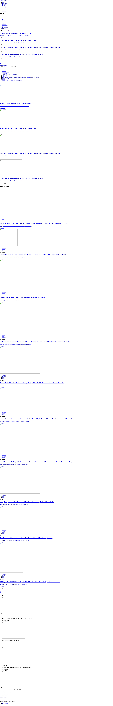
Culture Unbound (3, 0)
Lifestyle (4, 4)
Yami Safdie (4, 75)
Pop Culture (4, 3)
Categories (4, 11)
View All (8, 30)
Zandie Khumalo (5, 72)
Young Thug (4, 73)
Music (3, 2)
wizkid (3, 79)
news (3, 219)
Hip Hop (4, 5)
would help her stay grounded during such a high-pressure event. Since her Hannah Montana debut (20, 77)
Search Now (14, 66)
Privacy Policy (5, 9)
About (3, 8)
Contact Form (4, 7)
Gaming (3, 531)
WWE (3, 76)
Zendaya (4, 71)
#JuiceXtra (4, 216)
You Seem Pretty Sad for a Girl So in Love (10, 74)
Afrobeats (4, 6)
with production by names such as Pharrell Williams (12, 80)
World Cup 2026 (5, 78)
